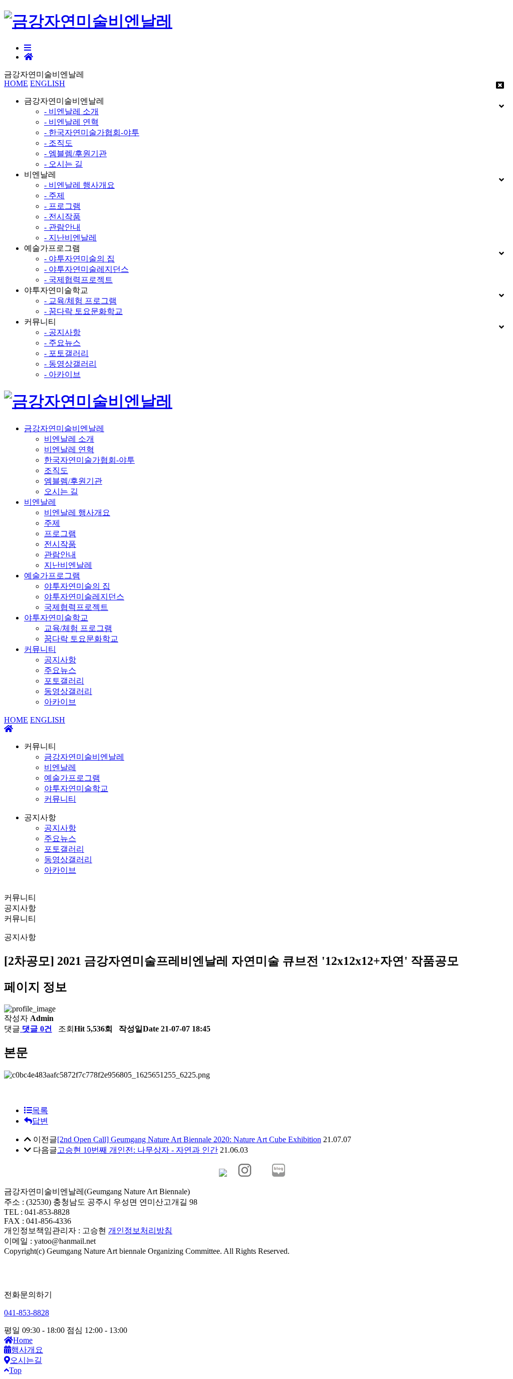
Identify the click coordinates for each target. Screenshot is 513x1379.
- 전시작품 (62, 216)
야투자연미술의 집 (77, 586)
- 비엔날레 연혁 (71, 122)
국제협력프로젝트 (76, 607)
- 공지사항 (62, 332)
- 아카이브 (62, 374)
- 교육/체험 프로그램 (80, 300)
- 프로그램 (62, 206)
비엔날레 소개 (69, 439)
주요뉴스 (60, 670)
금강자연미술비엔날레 (64, 428)
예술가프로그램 (52, 575)
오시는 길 (61, 491)
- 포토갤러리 (66, 353)
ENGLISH (47, 83)
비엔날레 (40, 502)
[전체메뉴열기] (27, 48)
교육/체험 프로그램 (78, 628)
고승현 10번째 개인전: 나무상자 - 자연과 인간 (137, 1150)
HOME (16, 83)
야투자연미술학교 (56, 617)
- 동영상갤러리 (70, 364)
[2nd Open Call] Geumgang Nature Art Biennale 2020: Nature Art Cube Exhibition (189, 1139)
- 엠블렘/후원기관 (75, 153)
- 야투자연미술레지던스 (86, 269)
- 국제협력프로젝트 (78, 279)
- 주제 (54, 195)
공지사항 (60, 659)
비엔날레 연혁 (69, 449)
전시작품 (60, 544)
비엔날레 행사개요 (77, 512)
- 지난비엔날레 (70, 237)
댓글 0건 (36, 1028)
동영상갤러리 (68, 691)
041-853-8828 (26, 1312)
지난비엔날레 (68, 565)
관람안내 (60, 554)
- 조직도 (58, 143)
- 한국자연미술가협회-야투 (91, 132)
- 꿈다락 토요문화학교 (83, 311)
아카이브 (60, 702)
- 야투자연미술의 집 (79, 258)
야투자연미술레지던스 (84, 596)
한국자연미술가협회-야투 (89, 460)
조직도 (56, 470)
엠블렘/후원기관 (73, 481)
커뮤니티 (40, 649)
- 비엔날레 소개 (71, 111)
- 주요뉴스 (62, 342)
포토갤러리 (64, 680)
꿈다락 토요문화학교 (81, 638)
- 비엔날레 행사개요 (79, 185)
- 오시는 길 (63, 164)
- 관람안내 (62, 227)
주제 (52, 523)
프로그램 (60, 533)
